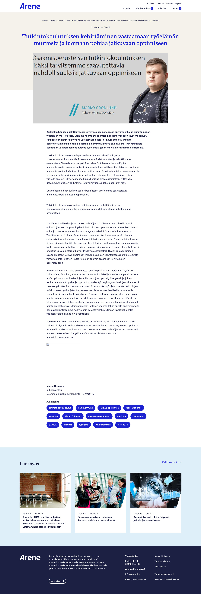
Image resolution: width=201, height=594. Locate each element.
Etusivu (127, 8)
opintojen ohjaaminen (99, 416)
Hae (152, 3)
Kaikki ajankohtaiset (171, 462)
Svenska (169, 3)
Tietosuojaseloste (163, 574)
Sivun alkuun (56, 581)
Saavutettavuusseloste (165, 579)
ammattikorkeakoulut (60, 407)
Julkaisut (162, 8)
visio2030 (123, 424)
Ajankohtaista (143, 8)
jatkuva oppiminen (109, 407)
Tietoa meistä (161, 561)
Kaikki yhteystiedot (134, 579)
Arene (175, 8)
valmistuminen (103, 424)
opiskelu (121, 416)
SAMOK (53, 424)
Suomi (161, 3)
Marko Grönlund (73, 416)
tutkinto (68, 424)
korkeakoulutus (134, 407)
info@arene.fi (131, 574)
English (178, 3)
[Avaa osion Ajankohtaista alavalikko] (152, 8)
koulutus (53, 416)
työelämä (83, 424)
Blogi (107, 27)
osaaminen (138, 416)
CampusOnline (85, 407)
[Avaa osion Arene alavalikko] (180, 8)
